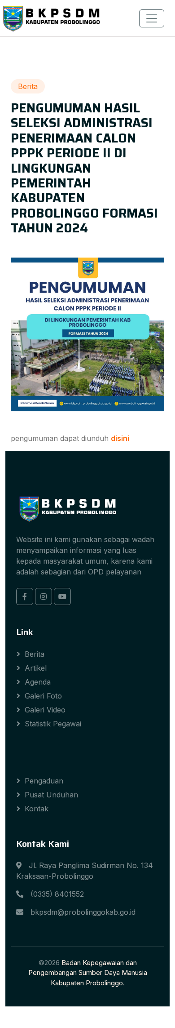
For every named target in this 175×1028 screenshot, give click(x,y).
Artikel (36, 667)
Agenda (38, 681)
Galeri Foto (43, 695)
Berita (34, 654)
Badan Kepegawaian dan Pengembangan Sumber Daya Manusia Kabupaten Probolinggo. (87, 972)
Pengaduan (44, 780)
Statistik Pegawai (53, 723)
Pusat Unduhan (51, 794)
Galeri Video (45, 709)
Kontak (36, 808)
